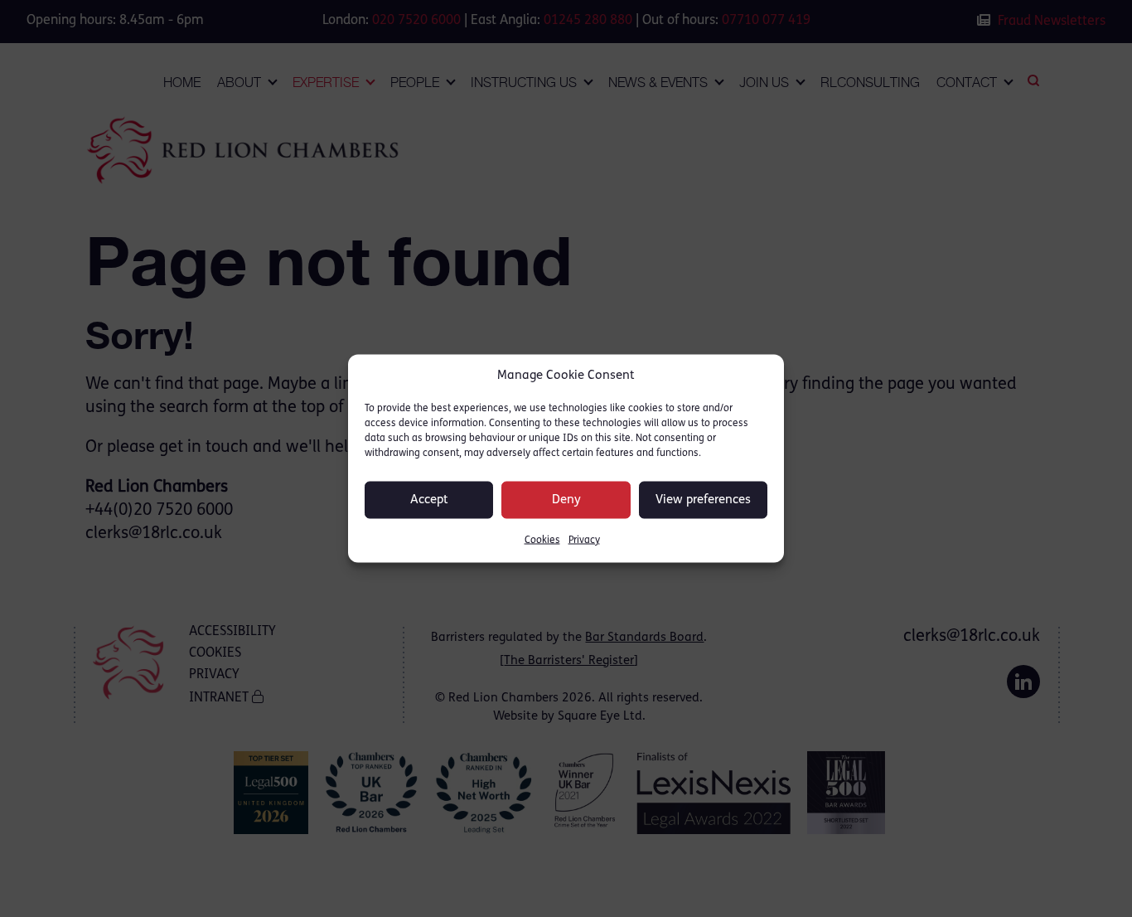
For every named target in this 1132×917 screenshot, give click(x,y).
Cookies (542, 541)
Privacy (584, 541)
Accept (429, 499)
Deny (566, 499)
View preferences (703, 499)
